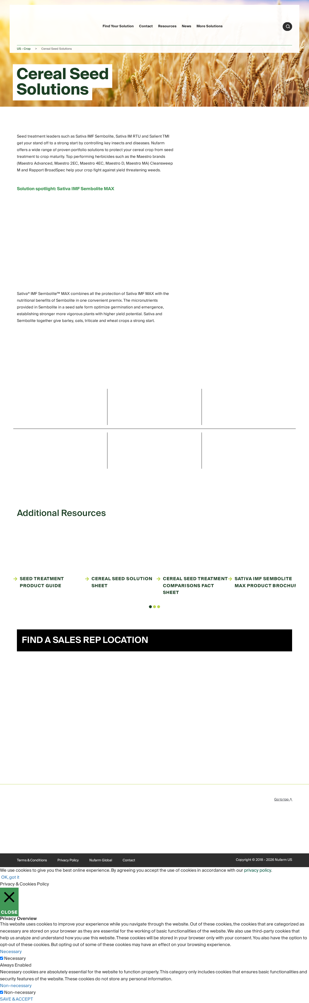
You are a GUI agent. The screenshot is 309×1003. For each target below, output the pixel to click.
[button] (150, 606)
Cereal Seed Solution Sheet (122, 582)
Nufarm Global (100, 860)
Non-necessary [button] (16, 985)
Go (288, 26)
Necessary (15, 958)
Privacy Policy (68, 860)
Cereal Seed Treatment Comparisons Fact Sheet (195, 586)
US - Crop (24, 48)
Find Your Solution (118, 26)
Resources (167, 26)
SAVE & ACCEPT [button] (16, 999)
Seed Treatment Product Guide (42, 582)
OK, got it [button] (10, 877)
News (186, 26)
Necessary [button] (11, 951)
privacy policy (257, 870)
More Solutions (210, 26)
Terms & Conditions (32, 860)
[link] (26, 25)
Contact (146, 26)
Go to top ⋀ (283, 799)
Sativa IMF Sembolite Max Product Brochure (268, 582)
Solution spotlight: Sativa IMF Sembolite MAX (65, 189)
